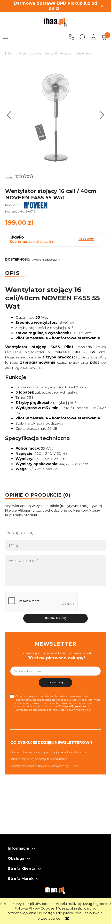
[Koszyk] (104, 37)
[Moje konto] (93, 37)
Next (102, 115)
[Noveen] (35, 205)
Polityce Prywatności (74, 706)
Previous (9, 115)
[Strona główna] (55, 22)
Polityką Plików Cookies (34, 908)
